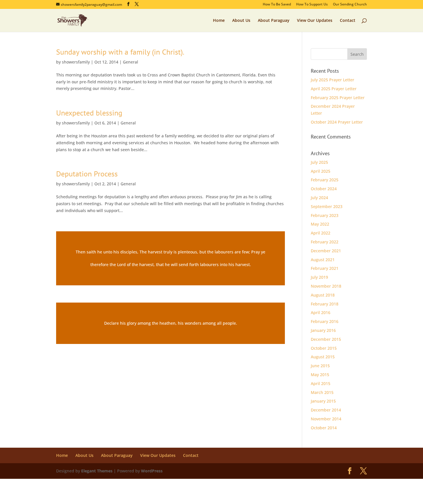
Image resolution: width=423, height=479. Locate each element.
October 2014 (324, 427)
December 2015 (326, 339)
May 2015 (320, 374)
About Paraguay (273, 20)
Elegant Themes (97, 471)
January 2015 (323, 401)
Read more (170, 258)
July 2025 (319, 162)
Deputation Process (87, 173)
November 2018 (326, 286)
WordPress (152, 471)
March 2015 (322, 392)
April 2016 (320, 312)
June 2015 (320, 365)
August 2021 (323, 259)
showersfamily (76, 62)
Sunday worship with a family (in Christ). (120, 52)
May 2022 (320, 224)
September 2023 (326, 206)
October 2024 (324, 188)
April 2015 (320, 383)
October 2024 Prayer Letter (337, 122)
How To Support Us (312, 5)
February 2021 (324, 268)
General (130, 62)
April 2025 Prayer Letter (334, 88)
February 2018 (324, 304)
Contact (347, 20)
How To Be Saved (277, 5)
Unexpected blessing (89, 113)
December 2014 (326, 410)
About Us (241, 20)
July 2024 (319, 197)
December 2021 (326, 250)
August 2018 (323, 295)
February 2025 (324, 179)
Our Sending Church (350, 5)
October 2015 (324, 348)
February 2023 (324, 215)
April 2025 (320, 171)
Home (219, 20)
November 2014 (326, 419)
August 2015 (323, 356)
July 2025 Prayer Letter (332, 79)
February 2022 (324, 242)
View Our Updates (314, 20)
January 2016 (323, 330)
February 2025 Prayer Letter (338, 97)
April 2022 (320, 233)
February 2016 (324, 321)
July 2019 (319, 277)
